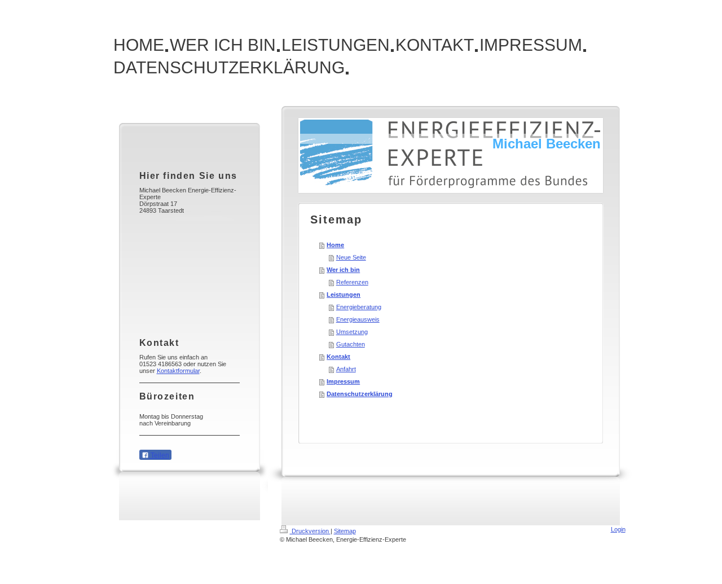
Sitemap (345, 531)
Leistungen (343, 294)
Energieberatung (358, 307)
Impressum (343, 381)
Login (618, 529)
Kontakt (338, 356)
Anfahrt (346, 369)
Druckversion (310, 531)
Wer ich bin (343, 269)
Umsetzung (352, 331)
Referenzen (352, 282)
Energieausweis (358, 319)
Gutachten (350, 344)
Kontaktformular (178, 370)
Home (335, 244)
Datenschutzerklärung (360, 393)
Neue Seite (351, 257)
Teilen (159, 455)
